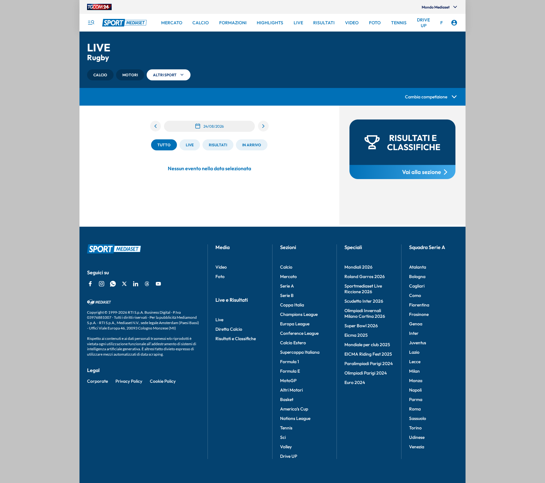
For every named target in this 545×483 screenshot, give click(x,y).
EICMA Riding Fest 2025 (368, 354)
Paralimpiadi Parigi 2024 (368, 363)
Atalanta (417, 267)
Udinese (417, 437)
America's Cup (294, 409)
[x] (124, 284)
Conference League (299, 333)
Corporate (97, 381)
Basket (286, 399)
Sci (283, 437)
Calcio (286, 267)
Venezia (416, 447)
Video (221, 267)
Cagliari (417, 286)
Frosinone (419, 314)
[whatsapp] (113, 284)
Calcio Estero (293, 343)
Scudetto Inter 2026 (363, 301)
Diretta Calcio (228, 329)
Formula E (290, 371)
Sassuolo (417, 418)
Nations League (295, 418)
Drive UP (288, 456)
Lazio (414, 352)
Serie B (287, 295)
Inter (414, 333)
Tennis (286, 428)
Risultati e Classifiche (235, 338)
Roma (415, 409)
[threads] (147, 284)
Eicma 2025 (356, 335)
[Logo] (125, 22)
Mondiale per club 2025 (367, 344)
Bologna (417, 276)
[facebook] (90, 284)
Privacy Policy (128, 381)
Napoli (415, 390)
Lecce (414, 361)
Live (219, 320)
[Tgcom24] (99, 7)
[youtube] (158, 284)
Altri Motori (291, 390)
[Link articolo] (402, 149)
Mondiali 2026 (358, 267)
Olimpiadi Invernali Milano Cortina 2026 (364, 313)
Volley (286, 447)
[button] (100, 74)
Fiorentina (419, 305)
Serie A (287, 286)
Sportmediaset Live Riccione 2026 (363, 288)
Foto (220, 276)
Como (415, 295)
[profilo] (454, 22)
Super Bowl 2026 (361, 326)
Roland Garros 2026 (364, 276)
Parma (415, 399)
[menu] (90, 22)
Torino (415, 428)
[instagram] (101, 284)
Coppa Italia (292, 305)
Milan (414, 371)
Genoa (415, 324)
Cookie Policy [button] (163, 381)
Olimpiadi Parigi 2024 (365, 373)
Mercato (288, 276)
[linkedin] (135, 284)
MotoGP (288, 380)
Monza (415, 380)
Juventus (417, 343)
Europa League (294, 324)
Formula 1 (289, 361)
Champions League (299, 314)
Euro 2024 (354, 382)
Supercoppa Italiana (299, 352)
